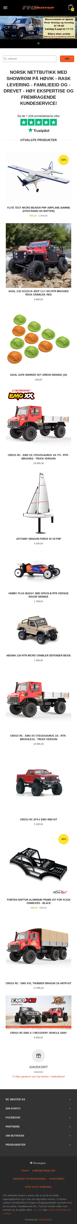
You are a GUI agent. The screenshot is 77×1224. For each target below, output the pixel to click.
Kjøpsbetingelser (43, 1170)
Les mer (37, 1209)
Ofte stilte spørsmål (38, 1187)
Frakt (25, 1170)
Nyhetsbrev (56, 1179)
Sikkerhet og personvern (29, 1179)
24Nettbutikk (45, 1219)
